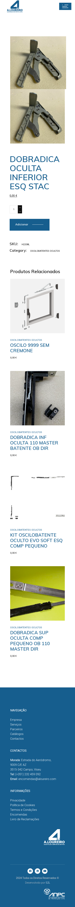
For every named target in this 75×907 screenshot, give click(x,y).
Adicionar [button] (23, 329)
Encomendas (18, 814)
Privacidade (17, 800)
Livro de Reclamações (24, 819)
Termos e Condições (23, 810)
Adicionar (21, 224)
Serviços (15, 724)
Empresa (16, 720)
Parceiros (16, 729)
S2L (48, 882)
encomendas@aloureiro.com (37, 779)
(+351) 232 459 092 (28, 774)
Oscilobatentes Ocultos (45, 251)
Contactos (17, 738)
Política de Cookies (22, 805)
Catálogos (16, 734)
